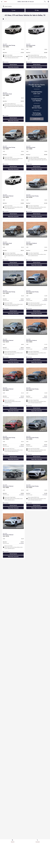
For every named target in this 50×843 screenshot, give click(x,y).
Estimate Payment (13, 64)
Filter (38, 10)
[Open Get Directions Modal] (48, 1)
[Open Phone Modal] (45, 1)
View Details (6, 62)
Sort (14, 10)
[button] (13, 67)
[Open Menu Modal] (1, 1)
